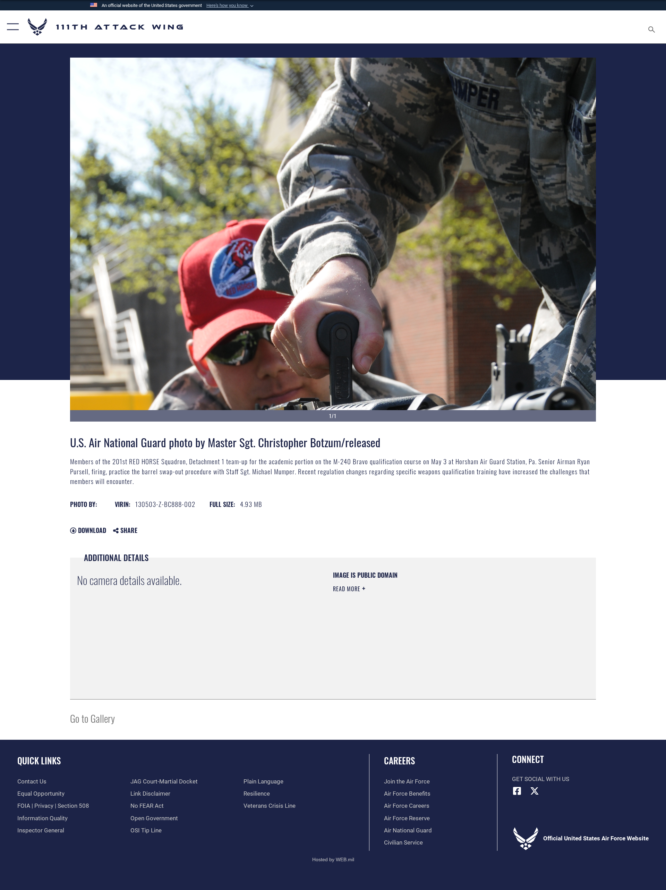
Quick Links (39, 760)
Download (91, 530)
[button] (230, 5)
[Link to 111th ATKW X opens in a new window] (534, 791)
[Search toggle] (652, 27)
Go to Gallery (92, 718)
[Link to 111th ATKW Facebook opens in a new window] (517, 791)
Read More (347, 589)
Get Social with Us (540, 779)
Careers (399, 760)
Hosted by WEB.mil (333, 859)
